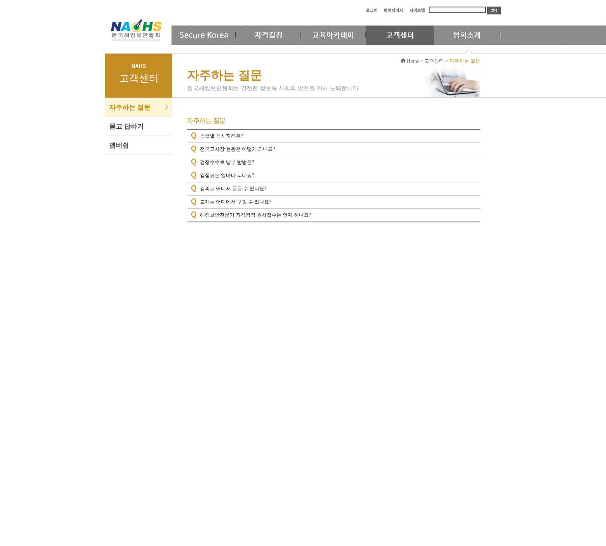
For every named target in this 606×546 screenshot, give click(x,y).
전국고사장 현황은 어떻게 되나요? (237, 149)
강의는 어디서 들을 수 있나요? (233, 188)
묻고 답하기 (126, 126)
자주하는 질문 (129, 107)
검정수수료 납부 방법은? (227, 162)
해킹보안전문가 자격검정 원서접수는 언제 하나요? (255, 215)
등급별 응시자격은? (221, 136)
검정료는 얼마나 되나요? (227, 175)
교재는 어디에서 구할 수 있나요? (235, 202)
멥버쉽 (119, 145)
